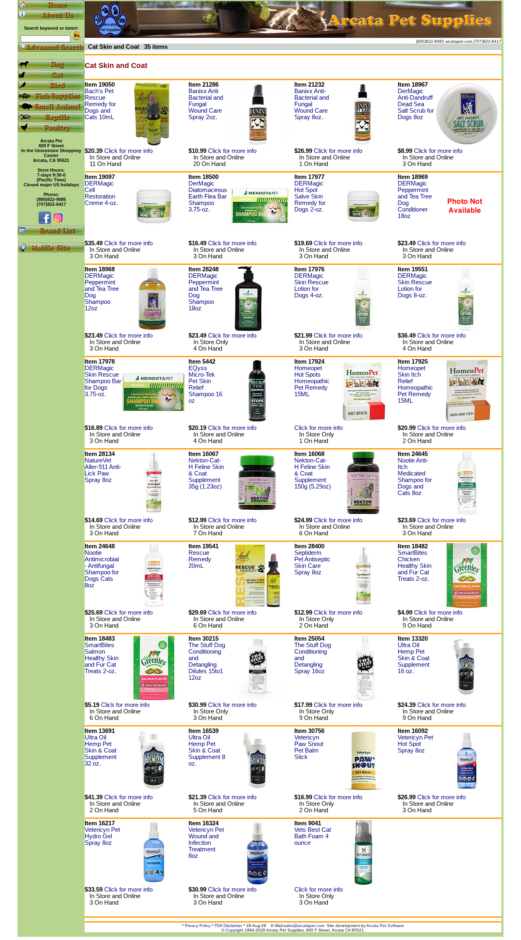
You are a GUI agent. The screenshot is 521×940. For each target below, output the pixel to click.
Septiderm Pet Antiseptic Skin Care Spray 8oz (312, 563)
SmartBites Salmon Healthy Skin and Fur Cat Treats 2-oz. (101, 658)
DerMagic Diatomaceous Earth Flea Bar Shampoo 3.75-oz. (207, 196)
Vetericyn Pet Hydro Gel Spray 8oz (102, 836)
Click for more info (128, 151)
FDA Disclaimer (228, 925)
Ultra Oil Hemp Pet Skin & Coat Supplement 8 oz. (206, 750)
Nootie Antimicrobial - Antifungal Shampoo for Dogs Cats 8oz (102, 569)
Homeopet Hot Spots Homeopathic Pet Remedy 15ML (312, 381)
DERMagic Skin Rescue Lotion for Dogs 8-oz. (415, 286)
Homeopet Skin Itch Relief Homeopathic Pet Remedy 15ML (415, 384)
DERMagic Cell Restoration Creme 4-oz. (101, 193)
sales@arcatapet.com (304, 925)
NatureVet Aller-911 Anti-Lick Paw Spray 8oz (103, 470)
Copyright (234, 930)
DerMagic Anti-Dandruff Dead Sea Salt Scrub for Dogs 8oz (416, 104)
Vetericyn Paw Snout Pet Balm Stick (308, 747)
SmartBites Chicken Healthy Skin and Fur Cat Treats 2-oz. (414, 566)
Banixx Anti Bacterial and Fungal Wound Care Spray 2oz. (205, 104)
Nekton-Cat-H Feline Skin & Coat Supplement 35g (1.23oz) (206, 473)
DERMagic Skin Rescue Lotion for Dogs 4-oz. (311, 286)
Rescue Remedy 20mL (199, 559)
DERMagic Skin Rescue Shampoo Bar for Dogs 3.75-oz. (103, 381)
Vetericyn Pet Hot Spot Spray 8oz (415, 744)
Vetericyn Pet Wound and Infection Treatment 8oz (206, 843)
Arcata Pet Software (385, 925)
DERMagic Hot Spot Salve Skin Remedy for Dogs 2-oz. (310, 196)
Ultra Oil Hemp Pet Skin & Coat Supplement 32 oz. (100, 750)
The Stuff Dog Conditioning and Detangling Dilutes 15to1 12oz (206, 661)
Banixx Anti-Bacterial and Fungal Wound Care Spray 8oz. (311, 104)
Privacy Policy (197, 925)
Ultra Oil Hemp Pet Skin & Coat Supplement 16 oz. (413, 658)
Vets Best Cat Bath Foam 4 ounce (312, 836)
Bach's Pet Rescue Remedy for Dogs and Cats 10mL (100, 104)
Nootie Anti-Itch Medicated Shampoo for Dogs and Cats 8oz (415, 476)
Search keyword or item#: (51, 28)
